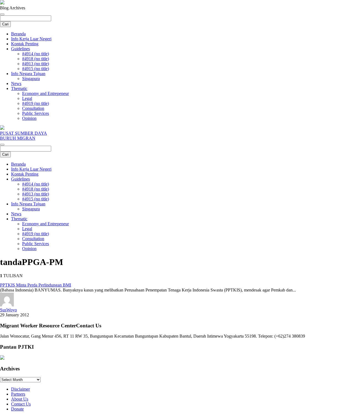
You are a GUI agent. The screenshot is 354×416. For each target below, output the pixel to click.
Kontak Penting (24, 43)
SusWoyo (8, 310)
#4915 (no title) (35, 68)
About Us (19, 399)
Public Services (35, 113)
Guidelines (20, 48)
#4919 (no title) (35, 103)
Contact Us (21, 404)
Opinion (29, 118)
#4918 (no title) (35, 58)
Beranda (18, 33)
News (16, 83)
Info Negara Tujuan (28, 73)
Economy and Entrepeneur (45, 93)
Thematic (19, 88)
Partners (18, 394)
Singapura (31, 78)
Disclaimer (20, 389)
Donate (17, 409)
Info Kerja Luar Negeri (31, 38)
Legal (27, 98)
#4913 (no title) (35, 63)
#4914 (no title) (35, 53)
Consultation (33, 108)
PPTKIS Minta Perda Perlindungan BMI (35, 285)
